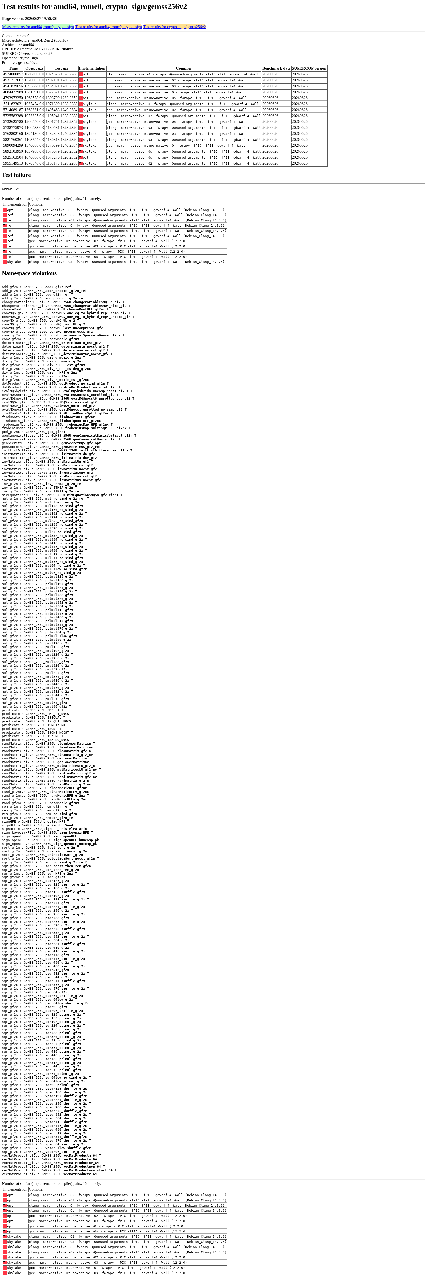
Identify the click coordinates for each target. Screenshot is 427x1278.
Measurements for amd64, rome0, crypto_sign (38, 27)
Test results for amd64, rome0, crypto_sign (108, 27)
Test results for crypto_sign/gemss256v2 (174, 27)
